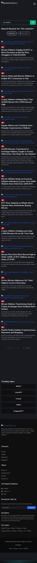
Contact (3, 476)
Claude (18, 399)
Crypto (3, 454)
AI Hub (3, 451)
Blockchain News (15, 541)
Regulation (4, 460)
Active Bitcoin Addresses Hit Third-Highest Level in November (17, 281)
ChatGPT (18, 392)
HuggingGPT (18, 411)
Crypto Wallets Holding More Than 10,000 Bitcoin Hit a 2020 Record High (17, 102)
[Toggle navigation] (34, 3)
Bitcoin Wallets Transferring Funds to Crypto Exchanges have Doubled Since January (18, 306)
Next (27, 348)
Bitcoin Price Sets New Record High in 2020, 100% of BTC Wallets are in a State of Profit (18, 257)
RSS (5, 494)
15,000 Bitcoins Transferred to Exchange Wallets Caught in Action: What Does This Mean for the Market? (18, 151)
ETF (25, 531)
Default (12, 33)
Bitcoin (13, 528)
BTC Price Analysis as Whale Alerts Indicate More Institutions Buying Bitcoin (17, 205)
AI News (20, 531)
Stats (20, 548)
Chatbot (14, 531)
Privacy (16, 548)
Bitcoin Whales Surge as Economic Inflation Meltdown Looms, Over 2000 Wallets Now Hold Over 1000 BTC (18, 181)
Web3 (24, 528)
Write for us (4, 478)
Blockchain (4, 457)
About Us (4, 470)
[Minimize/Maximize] (34, 558)
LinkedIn (5, 488)
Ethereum (19, 528)
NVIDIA (29, 531)
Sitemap (25, 548)
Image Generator (6, 531)
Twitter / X (6, 491)
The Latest (25, 33)
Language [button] (18, 545)
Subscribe (31, 507)
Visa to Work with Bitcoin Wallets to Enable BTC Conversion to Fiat (17, 77)
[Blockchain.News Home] (9, 4)
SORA (18, 405)
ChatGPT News (5, 528)
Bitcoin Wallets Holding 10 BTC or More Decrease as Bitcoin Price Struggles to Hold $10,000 (16, 52)
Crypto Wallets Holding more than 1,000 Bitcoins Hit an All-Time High (17, 232)
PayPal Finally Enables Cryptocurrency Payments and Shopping (18, 331)
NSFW (18, 386)
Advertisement (5, 473)
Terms (11, 548)
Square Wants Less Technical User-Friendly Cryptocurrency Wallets (17, 126)
